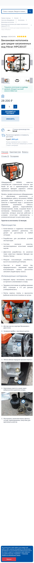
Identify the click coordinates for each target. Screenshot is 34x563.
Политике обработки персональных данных (15, 554)
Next (31, 62)
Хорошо (9, 559)
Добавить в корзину (10, 112)
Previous (2, 62)
